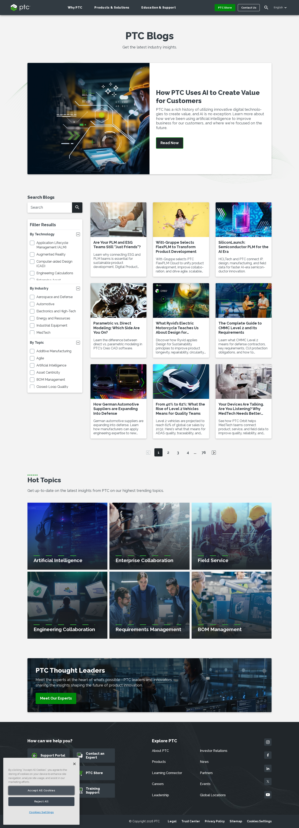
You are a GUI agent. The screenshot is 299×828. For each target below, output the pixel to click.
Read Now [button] (169, 143)
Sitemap (236, 821)
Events (205, 784)
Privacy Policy (215, 821)
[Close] (74, 763)
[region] (41, 791)
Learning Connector (167, 773)
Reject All (41, 801)
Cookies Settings (259, 821)
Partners (206, 773)
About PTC (160, 751)
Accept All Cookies (41, 790)
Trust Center (190, 821)
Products (159, 762)
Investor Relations (213, 751)
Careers (158, 784)
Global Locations (213, 795)
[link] (56, 698)
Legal (172, 821)
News (204, 762)
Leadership (160, 795)
